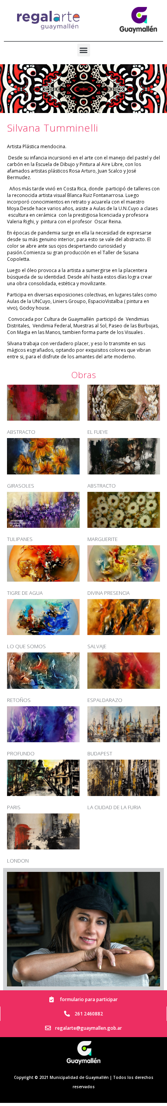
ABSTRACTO (21, 431)
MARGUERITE (102, 539)
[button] (83, 50)
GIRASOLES (20, 485)
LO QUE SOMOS (26, 646)
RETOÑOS (19, 700)
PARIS (14, 807)
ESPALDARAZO (104, 700)
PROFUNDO (21, 753)
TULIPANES (20, 539)
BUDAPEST (99, 753)
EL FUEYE (97, 431)
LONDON (18, 860)
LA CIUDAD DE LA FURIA (114, 807)
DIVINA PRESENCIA (108, 592)
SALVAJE (96, 646)
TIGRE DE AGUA (25, 592)
